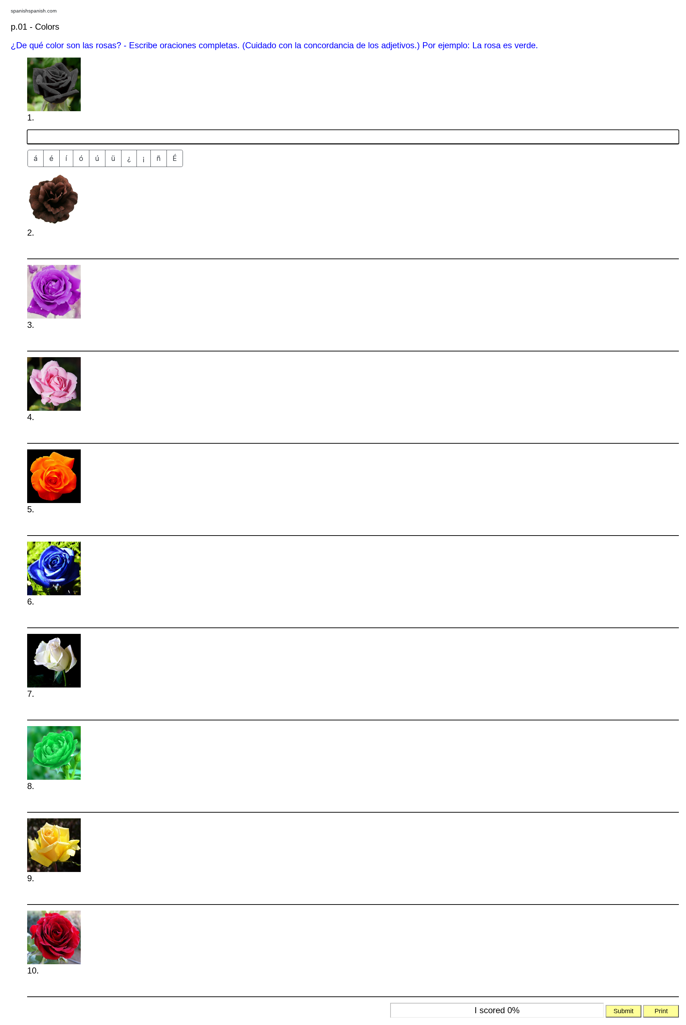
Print (661, 1011)
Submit (623, 1011)
